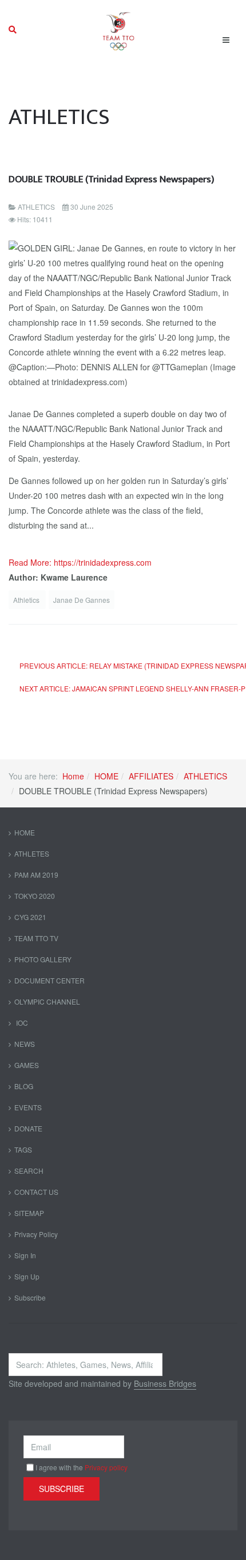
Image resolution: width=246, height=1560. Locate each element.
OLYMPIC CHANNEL (47, 1001)
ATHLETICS (205, 776)
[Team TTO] (118, 29)
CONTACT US (36, 1192)
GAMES (26, 1065)
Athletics (27, 600)
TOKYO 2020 (34, 896)
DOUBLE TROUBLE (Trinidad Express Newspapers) (111, 179)
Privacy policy (106, 1467)
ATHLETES (31, 853)
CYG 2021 (30, 917)
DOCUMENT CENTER (49, 980)
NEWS (24, 1044)
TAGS (23, 1149)
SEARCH (28, 1170)
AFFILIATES (151, 776)
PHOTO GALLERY (43, 959)
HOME (106, 776)
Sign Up (26, 1276)
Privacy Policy (36, 1234)
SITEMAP (29, 1213)
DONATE (28, 1128)
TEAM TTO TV (36, 938)
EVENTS (28, 1107)
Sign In (25, 1255)
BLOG (23, 1086)
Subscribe (30, 1297)
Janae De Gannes (81, 600)
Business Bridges (165, 1383)
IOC (21, 1022)
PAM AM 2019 (36, 874)
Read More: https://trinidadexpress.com (80, 562)
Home (73, 776)
